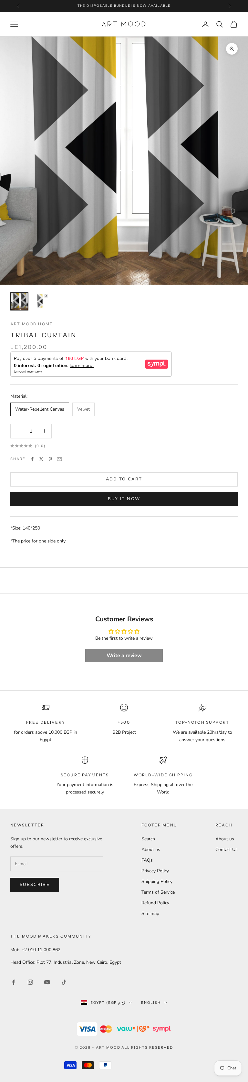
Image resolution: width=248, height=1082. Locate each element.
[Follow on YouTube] (47, 982)
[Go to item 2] (40, 301)
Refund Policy (155, 903)
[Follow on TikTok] (64, 982)
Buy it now (124, 499)
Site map (150, 913)
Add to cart (124, 479)
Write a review (124, 655)
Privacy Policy (155, 871)
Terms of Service (158, 892)
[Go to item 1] (19, 301)
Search (148, 839)
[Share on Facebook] (32, 459)
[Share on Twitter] (41, 459)
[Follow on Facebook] (13, 982)
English (151, 1002)
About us (150, 849)
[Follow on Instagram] (30, 982)
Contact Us (226, 849)
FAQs (147, 860)
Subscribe (35, 885)
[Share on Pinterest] (50, 459)
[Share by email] (59, 459)
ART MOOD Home (31, 323)
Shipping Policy (156, 881)
